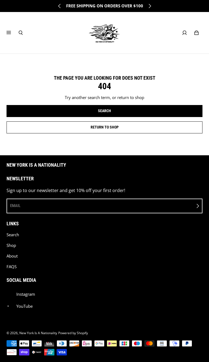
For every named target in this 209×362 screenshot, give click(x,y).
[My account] (184, 33)
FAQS (12, 267)
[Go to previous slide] (59, 6)
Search (13, 235)
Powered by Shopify (73, 333)
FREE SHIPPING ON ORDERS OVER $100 (104, 6)
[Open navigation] (13, 33)
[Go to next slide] (149, 6)
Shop (11, 245)
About (12, 256)
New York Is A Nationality (38, 333)
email (15, 205)
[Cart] (196, 33)
